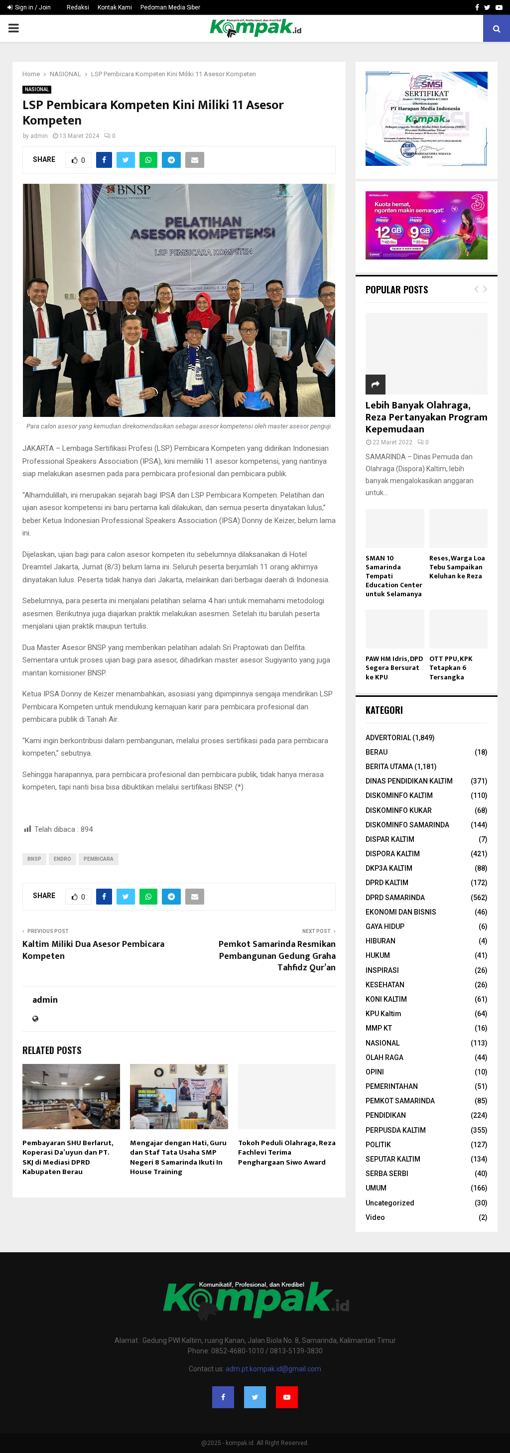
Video (375, 1217)
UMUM (376, 1188)
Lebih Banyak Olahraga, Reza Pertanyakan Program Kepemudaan (427, 417)
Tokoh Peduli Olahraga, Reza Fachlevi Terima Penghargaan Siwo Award (287, 1153)
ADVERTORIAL (388, 738)
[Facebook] (223, 1397)
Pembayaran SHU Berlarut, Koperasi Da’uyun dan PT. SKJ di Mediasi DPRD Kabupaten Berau (67, 1158)
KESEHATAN (385, 985)
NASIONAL (37, 89)
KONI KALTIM (386, 999)
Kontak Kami (115, 7)
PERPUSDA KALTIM (396, 1130)
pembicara (99, 859)
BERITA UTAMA (389, 767)
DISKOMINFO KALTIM (399, 795)
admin (39, 135)
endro (62, 859)
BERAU (376, 752)
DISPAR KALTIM (390, 839)
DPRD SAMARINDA (395, 898)
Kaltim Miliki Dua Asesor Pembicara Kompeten (93, 950)
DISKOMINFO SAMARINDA (407, 825)
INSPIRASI (382, 970)
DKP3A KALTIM (389, 868)
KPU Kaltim (383, 1014)
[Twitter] (255, 1397)
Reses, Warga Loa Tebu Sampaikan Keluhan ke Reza (457, 567)
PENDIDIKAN (386, 1115)
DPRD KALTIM (387, 883)
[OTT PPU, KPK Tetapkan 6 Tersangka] (458, 629)
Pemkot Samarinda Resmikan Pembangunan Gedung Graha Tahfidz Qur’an (277, 956)
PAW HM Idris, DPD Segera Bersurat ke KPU (394, 667)
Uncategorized (390, 1203)
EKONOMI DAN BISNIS (401, 912)
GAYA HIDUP (385, 926)
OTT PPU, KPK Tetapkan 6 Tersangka (451, 667)
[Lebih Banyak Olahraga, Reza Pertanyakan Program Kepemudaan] (427, 353)
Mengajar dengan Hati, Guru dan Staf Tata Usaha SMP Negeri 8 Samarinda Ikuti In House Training (178, 1158)
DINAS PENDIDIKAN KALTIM (409, 781)
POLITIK (378, 1145)
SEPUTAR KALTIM (393, 1159)
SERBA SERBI (387, 1174)
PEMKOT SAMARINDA (400, 1101)
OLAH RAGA (384, 1057)
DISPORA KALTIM (393, 854)
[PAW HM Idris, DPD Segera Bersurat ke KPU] (395, 629)
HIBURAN (380, 941)
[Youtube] (287, 1397)
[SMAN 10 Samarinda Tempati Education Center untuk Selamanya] (395, 528)
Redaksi (78, 7)
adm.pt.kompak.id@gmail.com (273, 1369)
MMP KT (379, 1028)
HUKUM (378, 955)
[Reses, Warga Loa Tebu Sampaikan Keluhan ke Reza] (458, 528)
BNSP (34, 859)
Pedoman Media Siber (170, 7)
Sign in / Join (32, 7)
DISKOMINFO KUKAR (399, 810)
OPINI (375, 1072)
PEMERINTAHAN (392, 1086)
